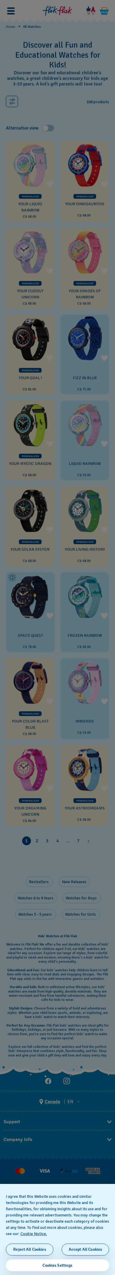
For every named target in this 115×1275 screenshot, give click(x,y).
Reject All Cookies (29, 1249)
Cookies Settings (57, 1265)
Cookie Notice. (33, 1233)
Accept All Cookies (85, 1249)
